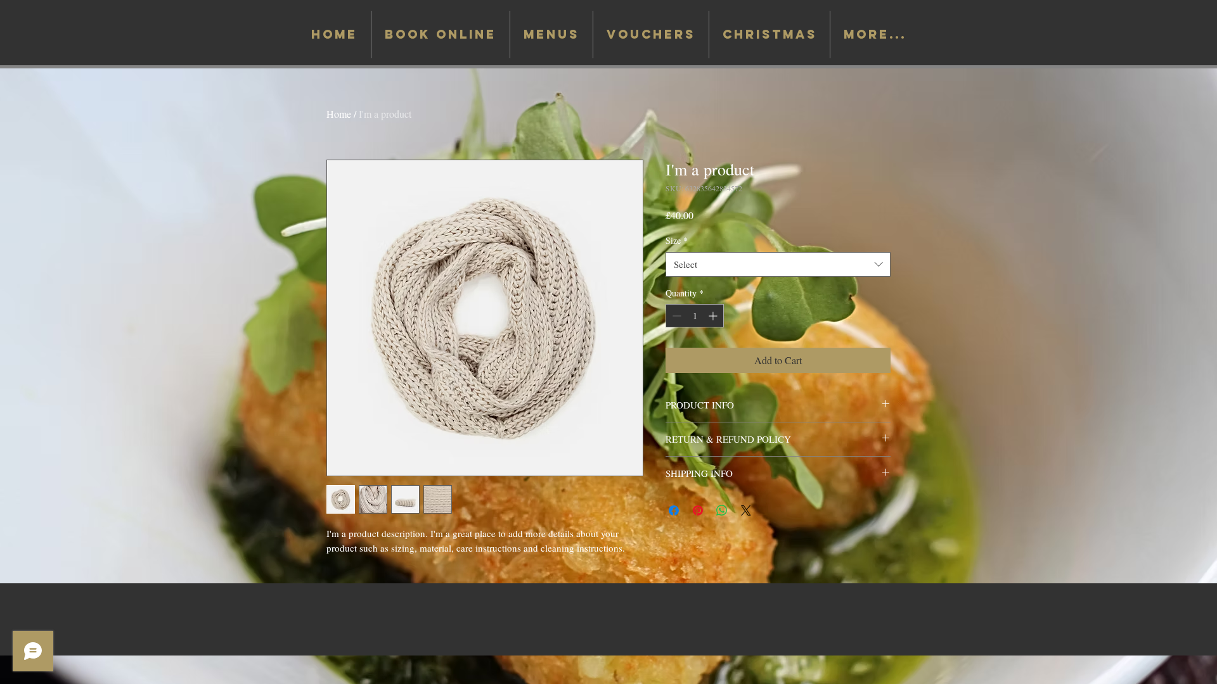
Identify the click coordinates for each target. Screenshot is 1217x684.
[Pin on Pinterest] (697, 510)
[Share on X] (746, 510)
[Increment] (714, 316)
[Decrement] (675, 316)
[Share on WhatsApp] (722, 510)
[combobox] (778, 264)
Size (677, 240)
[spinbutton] (694, 316)
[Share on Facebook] (673, 510)
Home (338, 113)
